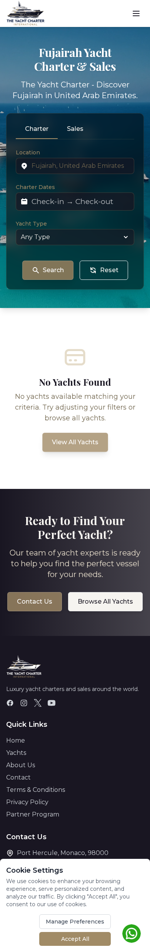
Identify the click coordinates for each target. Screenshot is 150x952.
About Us (20, 765)
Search (53, 270)
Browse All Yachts (105, 601)
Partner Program (32, 814)
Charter (36, 128)
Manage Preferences (75, 921)
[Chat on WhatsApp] (131, 933)
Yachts (16, 752)
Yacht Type (31, 223)
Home (15, 740)
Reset (109, 270)
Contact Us (34, 601)
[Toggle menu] (136, 13)
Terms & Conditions (35, 789)
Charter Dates (35, 187)
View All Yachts (75, 442)
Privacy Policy (27, 802)
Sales (75, 128)
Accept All (75, 938)
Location (28, 152)
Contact (18, 777)
